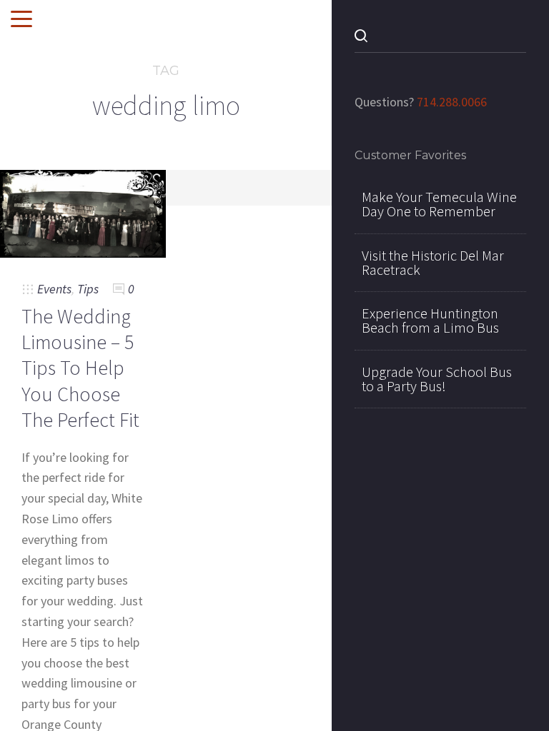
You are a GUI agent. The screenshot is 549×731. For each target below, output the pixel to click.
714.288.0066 (452, 102)
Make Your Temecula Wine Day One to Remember (439, 204)
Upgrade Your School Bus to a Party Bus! (437, 379)
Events (54, 289)
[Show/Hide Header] (21, 20)
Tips (88, 289)
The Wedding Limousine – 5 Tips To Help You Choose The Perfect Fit (80, 368)
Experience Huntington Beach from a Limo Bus (430, 320)
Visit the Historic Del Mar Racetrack (433, 262)
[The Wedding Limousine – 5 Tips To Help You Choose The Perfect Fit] (83, 212)
